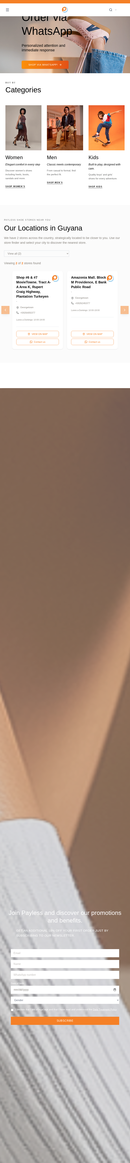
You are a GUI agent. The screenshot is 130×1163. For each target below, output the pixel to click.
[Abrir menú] (7, 9)
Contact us (39, 341)
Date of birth (17, 983)
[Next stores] (125, 310)
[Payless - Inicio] (65, 10)
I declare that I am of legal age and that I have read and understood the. (66, 1009)
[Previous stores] (5, 310)
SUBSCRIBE (65, 1020)
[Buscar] (111, 10)
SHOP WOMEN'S (15, 186)
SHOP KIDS (95, 186)
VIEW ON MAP (40, 334)
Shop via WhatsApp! (43, 64)
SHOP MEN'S (55, 182)
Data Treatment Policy (105, 1009)
